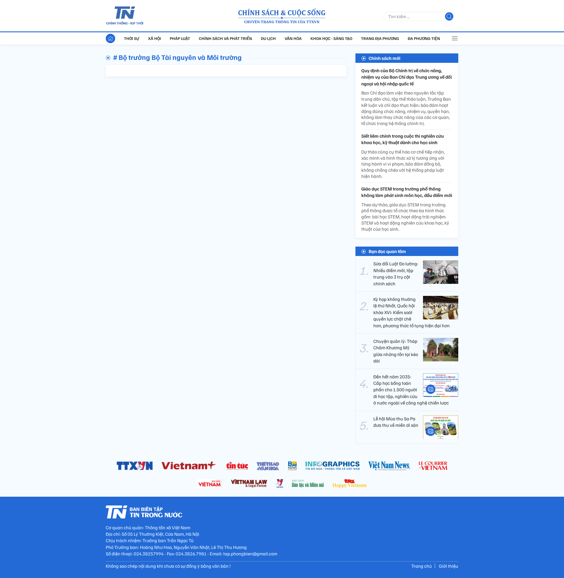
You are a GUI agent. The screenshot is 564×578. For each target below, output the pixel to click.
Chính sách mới (384, 58)
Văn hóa (293, 38)
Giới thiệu (448, 566)
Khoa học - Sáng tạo (331, 38)
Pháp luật (180, 38)
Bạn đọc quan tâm (387, 251)
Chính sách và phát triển (225, 38)
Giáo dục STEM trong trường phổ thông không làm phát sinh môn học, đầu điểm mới (406, 192)
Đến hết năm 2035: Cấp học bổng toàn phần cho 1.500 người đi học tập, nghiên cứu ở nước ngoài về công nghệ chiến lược (411, 390)
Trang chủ (421, 566)
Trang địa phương (380, 38)
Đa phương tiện (424, 38)
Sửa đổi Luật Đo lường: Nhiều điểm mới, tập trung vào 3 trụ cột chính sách (395, 273)
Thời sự (131, 38)
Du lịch (268, 38)
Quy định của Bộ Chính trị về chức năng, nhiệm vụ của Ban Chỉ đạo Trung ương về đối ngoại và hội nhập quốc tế (406, 77)
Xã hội (154, 38)
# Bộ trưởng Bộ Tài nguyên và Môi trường (177, 56)
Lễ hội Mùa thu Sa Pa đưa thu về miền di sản (395, 422)
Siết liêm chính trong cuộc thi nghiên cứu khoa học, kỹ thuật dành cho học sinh (402, 139)
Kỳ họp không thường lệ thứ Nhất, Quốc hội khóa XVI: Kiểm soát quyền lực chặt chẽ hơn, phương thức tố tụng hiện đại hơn (411, 312)
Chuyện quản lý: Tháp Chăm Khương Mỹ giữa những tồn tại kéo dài (395, 351)
